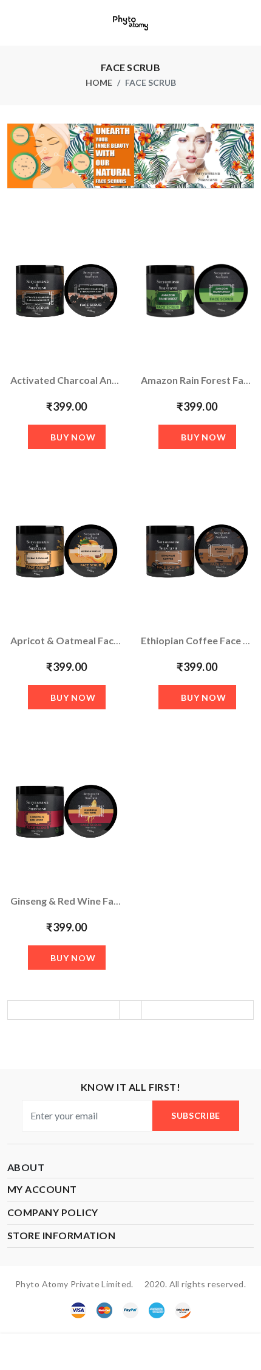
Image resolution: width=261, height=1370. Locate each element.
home (99, 82)
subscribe (195, 1115)
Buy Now (72, 437)
